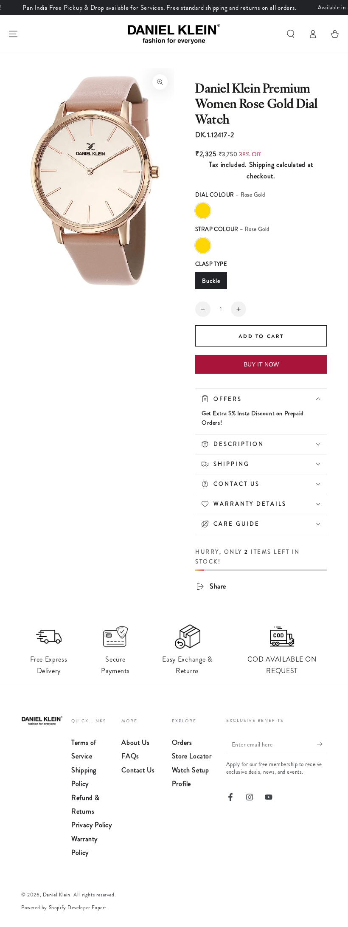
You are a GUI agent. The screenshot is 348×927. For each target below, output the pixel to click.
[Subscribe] (322, 744)
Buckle (211, 280)
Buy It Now (261, 364)
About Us (135, 742)
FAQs (130, 756)
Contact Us (137, 770)
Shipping (262, 164)
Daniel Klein (56, 895)
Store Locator (192, 756)
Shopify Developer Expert (78, 907)
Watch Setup (190, 770)
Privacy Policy (91, 825)
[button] (291, 34)
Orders (182, 742)
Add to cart (261, 336)
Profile (181, 784)
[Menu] (13, 34)
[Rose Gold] (202, 210)
